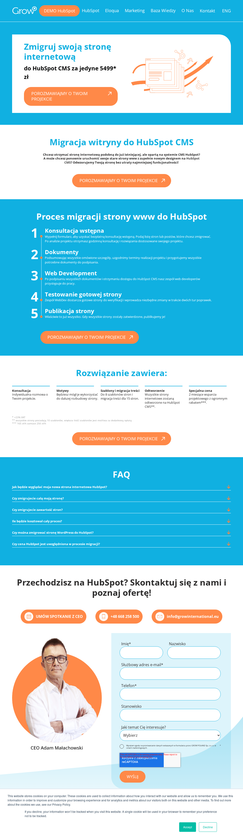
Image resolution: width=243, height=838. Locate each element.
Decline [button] (208, 827)
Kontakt (207, 10)
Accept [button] (187, 827)
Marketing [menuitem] (135, 10)
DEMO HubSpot (59, 11)
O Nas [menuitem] (188, 10)
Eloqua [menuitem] (112, 10)
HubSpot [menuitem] (90, 10)
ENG (226, 11)
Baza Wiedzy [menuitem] (163, 10)
